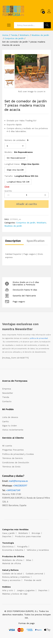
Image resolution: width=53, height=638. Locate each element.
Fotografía (22, 546)
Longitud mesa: (21, 164)
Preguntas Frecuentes (13, 450)
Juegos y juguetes (26, 590)
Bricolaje (36, 533)
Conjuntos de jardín (25, 222)
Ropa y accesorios (11, 580)
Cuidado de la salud (12, 573)
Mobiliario (41, 222)
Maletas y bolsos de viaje (14, 594)
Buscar (47, 25)
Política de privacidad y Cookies (18, 454)
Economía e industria (12, 550)
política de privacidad (39, 338)
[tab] (14, 242)
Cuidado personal (34, 573)
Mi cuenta (7, 445)
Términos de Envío (11, 466)
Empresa (6, 389)
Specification (35, 240)
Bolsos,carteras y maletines (16, 577)
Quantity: (8, 191)
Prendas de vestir (32, 580)
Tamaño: (21, 176)
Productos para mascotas (28, 536)
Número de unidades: (16, 140)
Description (13, 240)
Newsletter (7, 393)
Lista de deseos (10, 417)
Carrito (5, 421)
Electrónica (7, 546)
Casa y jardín (8, 533)
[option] (9, 59)
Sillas (28, 560)
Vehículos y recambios (38, 550)
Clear (6, 186)
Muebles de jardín (13, 226)
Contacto (6, 401)
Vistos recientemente (12, 430)
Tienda (5, 397)
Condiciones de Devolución (15, 462)
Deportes (6, 536)
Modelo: (18, 152)
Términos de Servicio (12, 458)
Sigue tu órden (9, 425)
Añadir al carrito (26, 203)
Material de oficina (11, 563)
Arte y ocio (7, 590)
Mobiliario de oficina (12, 560)
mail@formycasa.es (18, 481)
